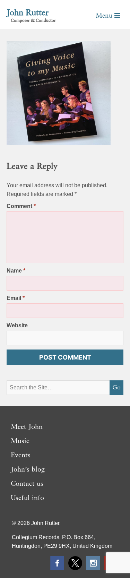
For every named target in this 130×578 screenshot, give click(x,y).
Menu (105, 15)
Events (21, 455)
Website (17, 325)
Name (16, 271)
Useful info (27, 498)
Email (16, 298)
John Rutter (28, 13)
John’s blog (28, 469)
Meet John (27, 427)
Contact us (27, 484)
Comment (21, 206)
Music (20, 441)
